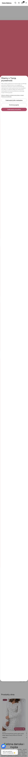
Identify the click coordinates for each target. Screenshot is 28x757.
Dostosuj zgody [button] (14, 105)
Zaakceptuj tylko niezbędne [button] (14, 100)
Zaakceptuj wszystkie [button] (14, 109)
